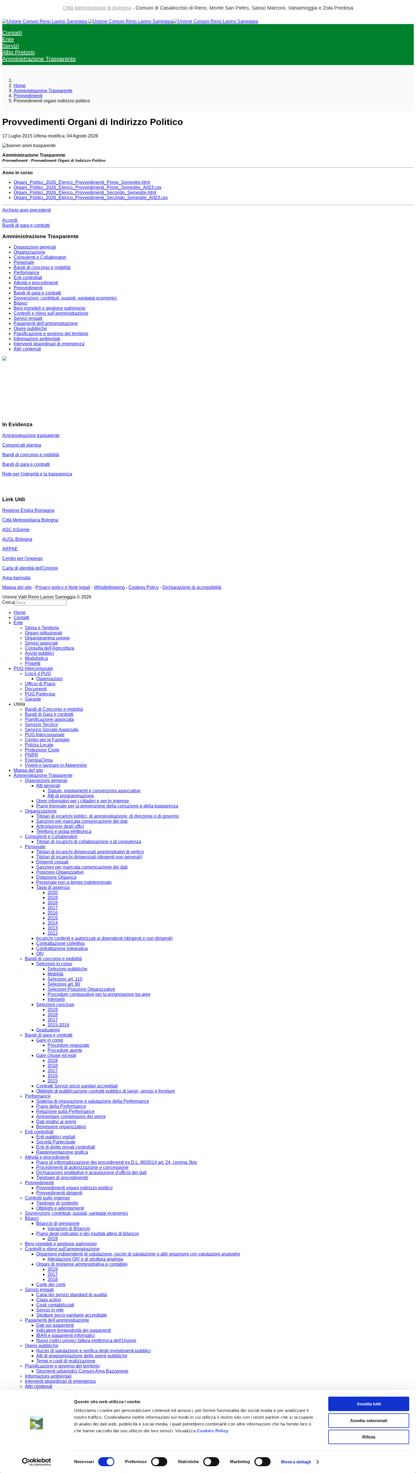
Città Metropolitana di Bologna (97, 8)
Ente (8, 39)
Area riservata (16, 577)
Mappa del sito (17, 587)
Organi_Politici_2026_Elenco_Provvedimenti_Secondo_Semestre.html (85, 192)
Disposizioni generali (35, 247)
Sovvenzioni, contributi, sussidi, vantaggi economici (65, 298)
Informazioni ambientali (37, 338)
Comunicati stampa (21, 445)
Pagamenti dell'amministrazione (46, 323)
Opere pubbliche (30, 328)
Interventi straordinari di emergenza (49, 343)
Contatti (12, 33)
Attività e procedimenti (36, 282)
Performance (26, 272)
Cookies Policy (212, 1430)
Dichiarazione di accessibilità (191, 587)
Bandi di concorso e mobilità (42, 267)
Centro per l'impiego (22, 558)
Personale (24, 262)
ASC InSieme (16, 529)
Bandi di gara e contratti (26, 225)
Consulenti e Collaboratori (40, 257)
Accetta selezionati (368, 1420)
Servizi (10, 46)
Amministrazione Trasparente (39, 59)
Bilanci (20, 303)
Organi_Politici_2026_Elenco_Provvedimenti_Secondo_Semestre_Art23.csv (91, 197)
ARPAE (10, 548)
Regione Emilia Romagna (28, 510)
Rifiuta (368, 1437)
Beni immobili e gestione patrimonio (49, 308)
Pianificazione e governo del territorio (51, 333)
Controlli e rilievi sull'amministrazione (51, 313)
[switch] (159, 1461)
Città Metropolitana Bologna (30, 520)
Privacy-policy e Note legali (62, 587)
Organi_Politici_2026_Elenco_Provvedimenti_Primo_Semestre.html (82, 182)
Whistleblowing (109, 587)
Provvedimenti (28, 287)
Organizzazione (29, 252)
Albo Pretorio (18, 52)
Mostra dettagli (296, 1461)
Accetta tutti (369, 1403)
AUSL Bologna (17, 539)
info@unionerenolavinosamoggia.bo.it (40, 388)
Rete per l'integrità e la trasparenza (37, 473)
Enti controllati (28, 277)
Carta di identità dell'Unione (30, 568)
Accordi (10, 220)
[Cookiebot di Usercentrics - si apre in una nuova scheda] (36, 1462)
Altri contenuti (27, 348)
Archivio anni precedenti (26, 210)
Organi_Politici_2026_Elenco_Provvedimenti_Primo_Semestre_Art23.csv (88, 187)
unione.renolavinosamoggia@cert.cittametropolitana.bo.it (71, 413)
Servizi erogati (28, 318)
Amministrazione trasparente (31, 435)
